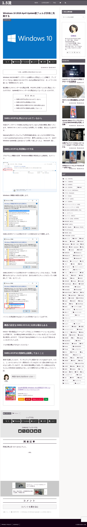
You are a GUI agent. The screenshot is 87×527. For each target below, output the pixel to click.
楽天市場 (28, 399)
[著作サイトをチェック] (20, 431)
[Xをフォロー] (24, 431)
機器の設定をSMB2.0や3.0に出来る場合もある (30, 105)
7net (46, 399)
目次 (27, 95)
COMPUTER (8, 413)
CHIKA (73, 36)
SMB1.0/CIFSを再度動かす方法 (25, 102)
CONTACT (16, 524)
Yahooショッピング (38, 399)
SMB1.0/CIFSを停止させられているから (28, 99)
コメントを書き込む (29, 507)
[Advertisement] (29, 466)
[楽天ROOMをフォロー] (31, 431)
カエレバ (25, 393)
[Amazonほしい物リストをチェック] (27, 431)
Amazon (21, 399)
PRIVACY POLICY (6, 524)
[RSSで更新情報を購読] (39, 431)
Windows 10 (17, 413)
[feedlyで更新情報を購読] (35, 431)
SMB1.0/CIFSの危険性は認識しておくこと (29, 108)
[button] (52, 62)
